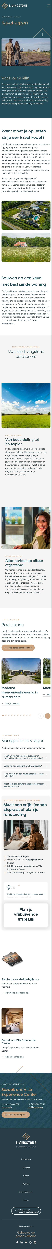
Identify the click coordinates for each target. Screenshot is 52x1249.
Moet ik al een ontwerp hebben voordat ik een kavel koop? (24, 784)
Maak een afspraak (14, 1056)
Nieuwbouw (26, 1159)
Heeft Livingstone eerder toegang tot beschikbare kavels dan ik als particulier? (23, 757)
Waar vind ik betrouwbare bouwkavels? (23, 766)
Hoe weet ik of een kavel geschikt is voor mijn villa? (24, 774)
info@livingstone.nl (35, 1107)
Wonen (26, 1176)
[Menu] (48, 6)
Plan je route (7, 1107)
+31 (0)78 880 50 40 (36, 1104)
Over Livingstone (26, 1192)
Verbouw (26, 1167)
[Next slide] (47, 716)
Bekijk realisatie (12, 703)
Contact (26, 1200)
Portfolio (26, 1184)
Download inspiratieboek (17, 992)
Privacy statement (26, 1226)
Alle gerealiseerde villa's (20, 647)
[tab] (3, 715)
